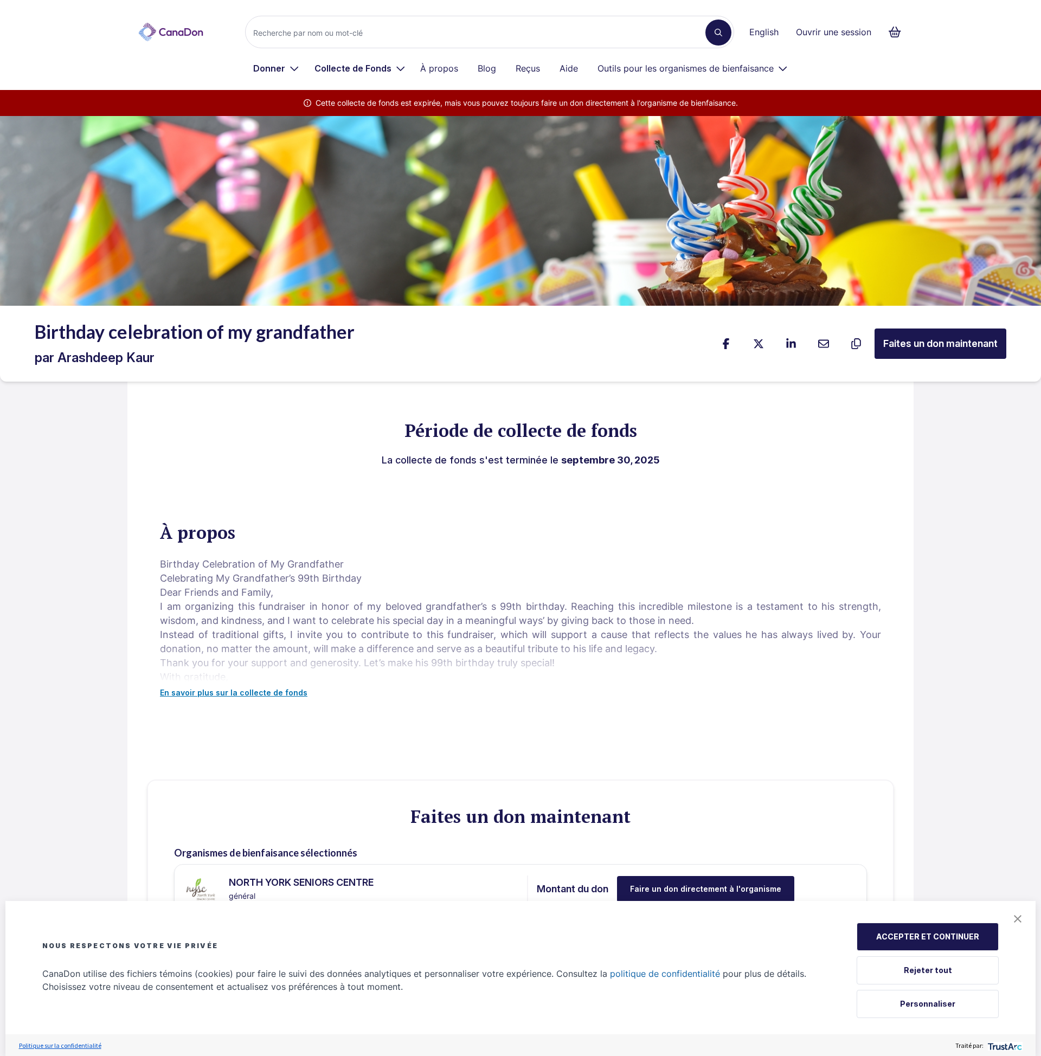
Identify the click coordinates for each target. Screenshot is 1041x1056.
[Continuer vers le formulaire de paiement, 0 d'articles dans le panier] (898, 32)
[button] (1018, 919)
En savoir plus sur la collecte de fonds (233, 692)
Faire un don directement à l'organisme (705, 888)
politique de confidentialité (665, 973)
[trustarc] (1004, 1045)
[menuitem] (276, 68)
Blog (487, 68)
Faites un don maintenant (940, 343)
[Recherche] (718, 33)
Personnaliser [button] (927, 1003)
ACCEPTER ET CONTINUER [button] (927, 936)
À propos (439, 68)
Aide (569, 68)
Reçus (528, 68)
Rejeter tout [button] (928, 970)
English (764, 32)
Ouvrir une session (833, 32)
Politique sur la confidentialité (60, 1045)
